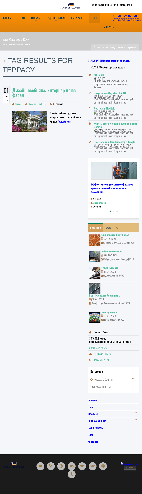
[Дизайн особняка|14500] (29, 121)
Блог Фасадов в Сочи (114, 47)
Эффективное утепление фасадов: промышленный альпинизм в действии (112, 188)
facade (18, 104)
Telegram (126, 20)
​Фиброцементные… (112, 251)
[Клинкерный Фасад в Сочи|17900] (94, 240)
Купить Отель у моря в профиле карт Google (115, 125)
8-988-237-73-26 (98, 347)
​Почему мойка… (110, 312)
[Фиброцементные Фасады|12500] (94, 256)
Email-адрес (136, 20)
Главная (98, 47)
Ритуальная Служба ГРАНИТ (110, 93)
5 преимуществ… (110, 268)
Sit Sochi (99, 75)
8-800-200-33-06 (127, 15)
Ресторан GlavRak (104, 108)
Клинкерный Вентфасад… (116, 235)
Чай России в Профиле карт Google (114, 142)
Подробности (64, 121)
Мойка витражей (99, 202)
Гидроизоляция (100, 386)
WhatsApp (117, 20)
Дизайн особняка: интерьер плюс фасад (44, 92)
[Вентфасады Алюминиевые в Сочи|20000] (94, 288)
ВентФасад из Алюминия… (104, 295)
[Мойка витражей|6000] (94, 317)
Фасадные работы (37, 104)
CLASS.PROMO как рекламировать (109, 60)
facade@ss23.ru (102, 353)
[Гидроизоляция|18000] (94, 273)
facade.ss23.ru (101, 360)
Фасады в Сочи (104, 379)
